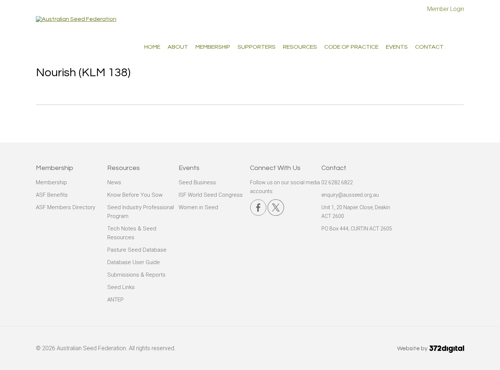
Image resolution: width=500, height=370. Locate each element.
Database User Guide (133, 262)
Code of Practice (351, 47)
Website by (413, 348)
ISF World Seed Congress (211, 195)
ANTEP (115, 299)
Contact (429, 47)
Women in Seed (198, 207)
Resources (300, 47)
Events (397, 47)
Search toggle (458, 46)
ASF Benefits (52, 195)
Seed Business (197, 182)
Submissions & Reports (136, 274)
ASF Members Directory (65, 207)
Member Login (445, 8)
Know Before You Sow (135, 195)
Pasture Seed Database (137, 250)
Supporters (257, 47)
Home (152, 47)
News (114, 182)
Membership (51, 182)
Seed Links (121, 287)
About (178, 47)
